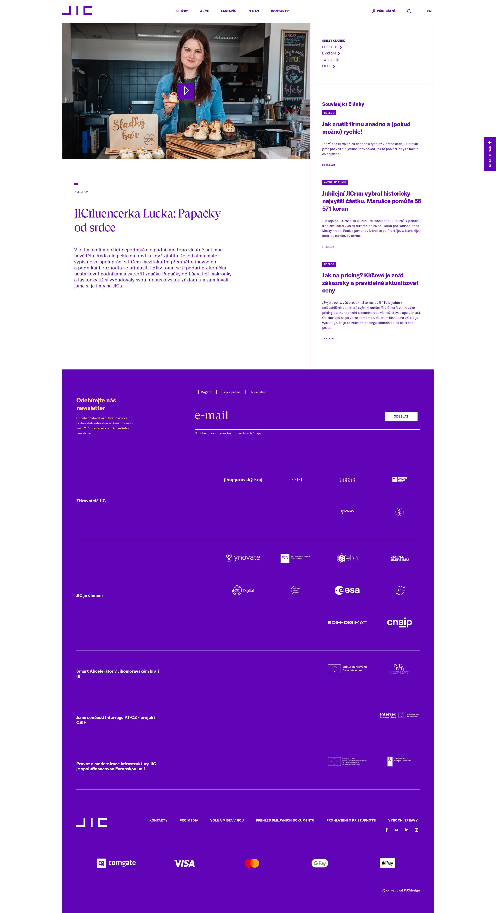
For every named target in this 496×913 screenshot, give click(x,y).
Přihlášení (386, 11)
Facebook (330, 47)
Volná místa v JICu (227, 820)
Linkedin (329, 53)
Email (326, 66)
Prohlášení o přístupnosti (351, 820)
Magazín (229, 11)
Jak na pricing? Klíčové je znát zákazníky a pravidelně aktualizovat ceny (370, 283)
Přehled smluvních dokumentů (285, 820)
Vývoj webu (390, 890)
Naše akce (258, 392)
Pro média (189, 820)
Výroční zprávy (403, 820)
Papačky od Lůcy (180, 274)
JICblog (329, 112)
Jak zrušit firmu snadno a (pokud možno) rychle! (366, 127)
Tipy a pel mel (231, 392)
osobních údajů (249, 433)
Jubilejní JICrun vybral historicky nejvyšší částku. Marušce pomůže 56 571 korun (371, 201)
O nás (254, 11)
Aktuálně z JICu (335, 182)
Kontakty (280, 11)
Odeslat (401, 416)
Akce (204, 11)
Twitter (328, 60)
